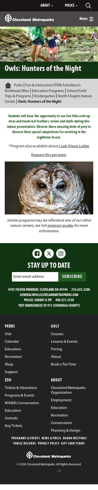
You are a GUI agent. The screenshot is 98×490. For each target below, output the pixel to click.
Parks (18, 85)
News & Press (51, 438)
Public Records (24, 443)
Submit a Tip (43, 300)
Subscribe (72, 276)
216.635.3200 (80, 290)
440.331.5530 (64, 300)
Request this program (48, 155)
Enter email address (28, 276)
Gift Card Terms (73, 443)
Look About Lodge (74, 146)
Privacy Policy (48, 443)
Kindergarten (44, 96)
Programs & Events (25, 438)
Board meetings (75, 438)
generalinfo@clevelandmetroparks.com (49, 295)
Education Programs (48, 91)
